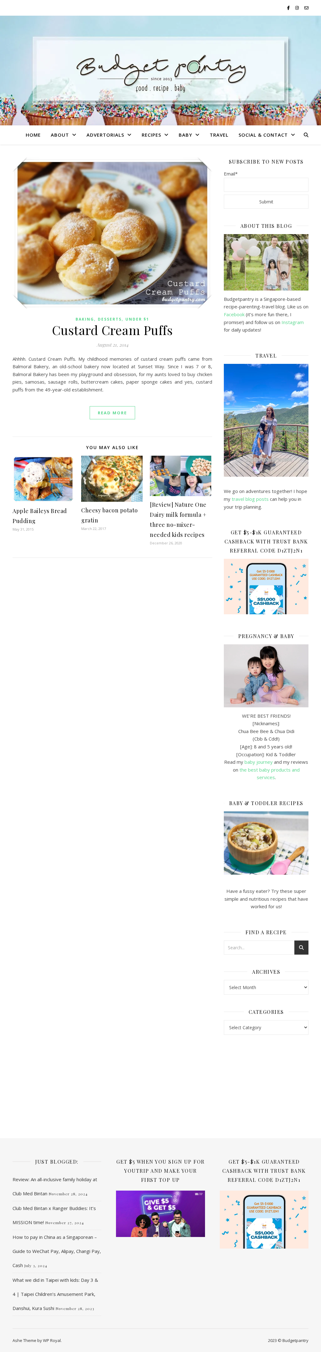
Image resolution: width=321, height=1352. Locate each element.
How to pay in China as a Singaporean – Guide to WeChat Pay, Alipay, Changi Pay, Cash (57, 1251)
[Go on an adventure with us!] (266, 420)
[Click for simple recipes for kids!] (266, 843)
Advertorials (105, 135)
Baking (85, 319)
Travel (219, 135)
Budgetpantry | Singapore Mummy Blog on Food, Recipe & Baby (160, 78)
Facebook (234, 314)
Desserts (110, 319)
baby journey (259, 762)
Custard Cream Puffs (112, 330)
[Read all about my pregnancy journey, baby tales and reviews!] (266, 675)
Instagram (293, 322)
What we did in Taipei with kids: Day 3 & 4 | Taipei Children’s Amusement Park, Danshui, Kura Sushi (55, 1294)
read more (112, 413)
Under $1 (137, 319)
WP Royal (52, 1340)
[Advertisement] (266, 1086)
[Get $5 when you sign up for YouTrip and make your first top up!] (160, 1214)
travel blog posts (250, 499)
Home (33, 135)
